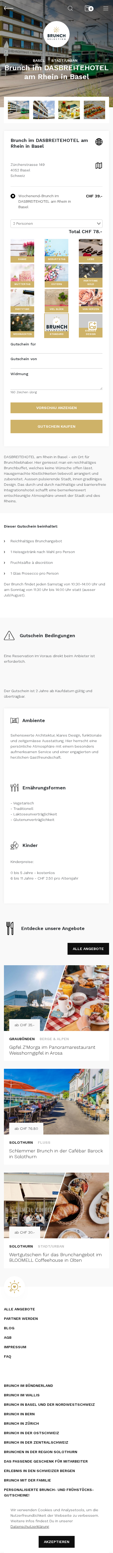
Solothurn (21, 1142)
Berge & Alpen (54, 1039)
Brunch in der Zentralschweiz (36, 1442)
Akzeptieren (56, 1542)
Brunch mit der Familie (27, 1480)
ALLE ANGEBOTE (88, 949)
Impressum (15, 1347)
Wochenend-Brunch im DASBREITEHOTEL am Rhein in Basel (44, 201)
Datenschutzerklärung (30, 1526)
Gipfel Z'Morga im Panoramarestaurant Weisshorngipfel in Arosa (52, 1050)
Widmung (19, 374)
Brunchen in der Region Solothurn (40, 1452)
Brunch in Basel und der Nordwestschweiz (49, 1404)
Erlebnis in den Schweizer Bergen (39, 1471)
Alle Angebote (19, 1309)
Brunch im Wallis (22, 1395)
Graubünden (22, 1039)
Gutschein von (24, 359)
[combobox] (56, 223)
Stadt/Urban (51, 1246)
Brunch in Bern (19, 1414)
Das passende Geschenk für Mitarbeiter (46, 1461)
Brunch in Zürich (21, 1423)
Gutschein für (23, 344)
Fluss (44, 1142)
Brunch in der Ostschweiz (31, 1433)
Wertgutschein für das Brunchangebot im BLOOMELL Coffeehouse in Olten (55, 1257)
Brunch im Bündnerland (28, 1385)
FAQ (7, 1356)
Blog (9, 1328)
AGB (8, 1337)
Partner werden (21, 1318)
